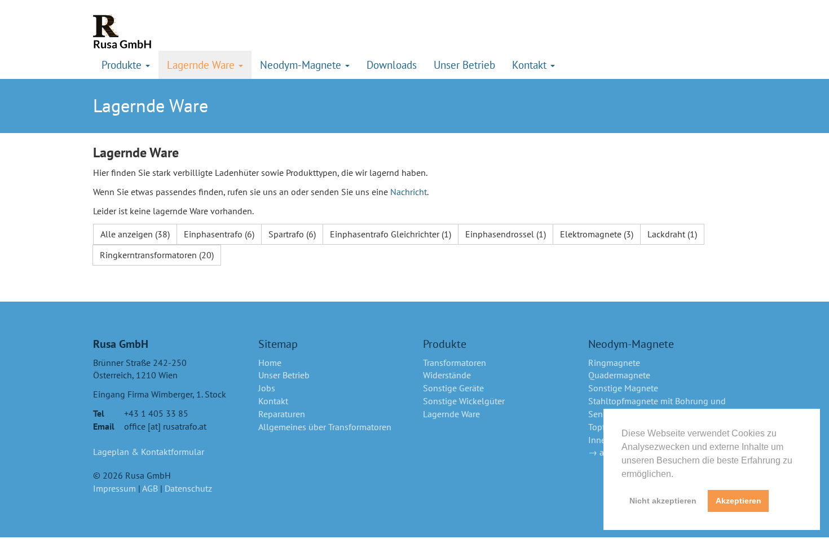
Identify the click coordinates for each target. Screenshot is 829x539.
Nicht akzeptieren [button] (662, 500)
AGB (150, 488)
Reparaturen (281, 413)
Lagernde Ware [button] (202, 65)
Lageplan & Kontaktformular (148, 451)
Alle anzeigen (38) (135, 234)
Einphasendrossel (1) (505, 234)
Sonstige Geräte (453, 388)
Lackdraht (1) (672, 234)
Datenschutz (188, 488)
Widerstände (447, 375)
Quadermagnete (619, 375)
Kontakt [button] (530, 65)
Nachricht (408, 191)
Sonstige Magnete (623, 388)
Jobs (266, 388)
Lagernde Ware (451, 413)
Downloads (392, 65)
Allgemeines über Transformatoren (324, 426)
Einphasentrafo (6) (219, 234)
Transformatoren (454, 362)
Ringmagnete (614, 362)
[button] (677, 474)
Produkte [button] (123, 65)
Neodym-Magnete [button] (302, 65)
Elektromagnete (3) (596, 234)
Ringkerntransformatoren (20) (157, 254)
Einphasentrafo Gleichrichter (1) (390, 234)
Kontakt (273, 401)
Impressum (114, 488)
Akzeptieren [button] (738, 500)
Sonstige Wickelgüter (464, 401)
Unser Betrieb (464, 65)
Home (269, 362)
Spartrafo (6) (292, 234)
